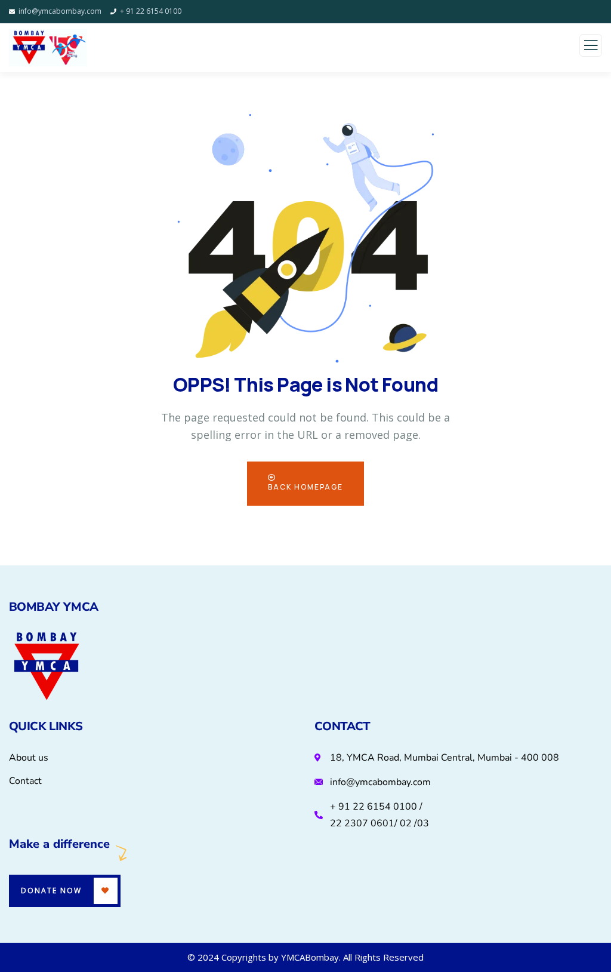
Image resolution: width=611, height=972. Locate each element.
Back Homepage (305, 487)
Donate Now (51, 890)
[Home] (46, 667)
